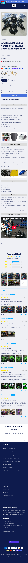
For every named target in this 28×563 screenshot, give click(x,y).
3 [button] (14, 421)
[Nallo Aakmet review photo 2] (11, 334)
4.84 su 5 (17, 256)
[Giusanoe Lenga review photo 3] (19, 309)
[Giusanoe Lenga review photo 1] (4, 309)
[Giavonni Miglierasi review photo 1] (4, 358)
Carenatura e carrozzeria (9, 483)
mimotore (13, 552)
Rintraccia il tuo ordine (8, 495)
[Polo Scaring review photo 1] (4, 386)
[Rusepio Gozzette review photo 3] (19, 411)
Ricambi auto (6, 486)
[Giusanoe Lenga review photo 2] (11, 309)
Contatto (5, 498)
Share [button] (3, 243)
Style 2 (11, 80)
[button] (2, 5)
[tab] (4, 100)
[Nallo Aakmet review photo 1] (4, 334)
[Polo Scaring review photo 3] (19, 386)
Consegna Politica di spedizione (10, 455)
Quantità (3, 83)
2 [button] (12, 421)
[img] (4, 297)
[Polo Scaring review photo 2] (11, 386)
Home (4, 479)
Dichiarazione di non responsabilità (11, 470)
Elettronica (5, 492)
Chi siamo (5, 502)
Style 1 (4, 80)
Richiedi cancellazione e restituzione (11, 461)
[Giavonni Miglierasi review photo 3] (19, 358)
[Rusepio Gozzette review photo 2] (11, 411)
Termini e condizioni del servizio (14, 556)
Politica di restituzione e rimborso (11, 458)
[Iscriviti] (23, 439)
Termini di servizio (7, 464)
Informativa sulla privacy (9, 448)
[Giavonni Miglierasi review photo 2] (11, 358)
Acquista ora (14, 95)
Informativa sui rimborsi (10, 554)
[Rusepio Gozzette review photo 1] (4, 411)
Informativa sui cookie (8, 467)
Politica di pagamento (8, 451)
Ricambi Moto (6, 489)
